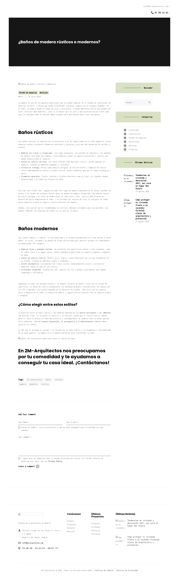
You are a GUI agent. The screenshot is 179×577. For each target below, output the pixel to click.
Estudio (70, 521)
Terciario (95, 534)
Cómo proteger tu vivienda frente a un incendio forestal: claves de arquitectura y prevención (143, 209)
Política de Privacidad (127, 570)
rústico (45, 384)
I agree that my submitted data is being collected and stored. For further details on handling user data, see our (62, 459)
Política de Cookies (104, 570)
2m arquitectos (34, 379)
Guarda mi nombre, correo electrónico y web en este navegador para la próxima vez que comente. (62, 428)
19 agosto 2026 (142, 191)
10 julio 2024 (34, 96)
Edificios (95, 530)
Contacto (71, 528)
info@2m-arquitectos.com (32, 543)
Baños (48, 379)
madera (23, 384)
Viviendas (95, 527)
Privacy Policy (55, 461)
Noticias (44, 92)
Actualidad (133, 130)
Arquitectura (134, 134)
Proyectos (133, 149)
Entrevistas (134, 142)
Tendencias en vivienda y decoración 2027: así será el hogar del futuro (143, 182)
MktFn (21, 96)
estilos (58, 379)
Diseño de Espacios (28, 92)
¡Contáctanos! (92, 362)
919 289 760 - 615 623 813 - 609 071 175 (40, 548)
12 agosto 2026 (142, 221)
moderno (34, 384)
